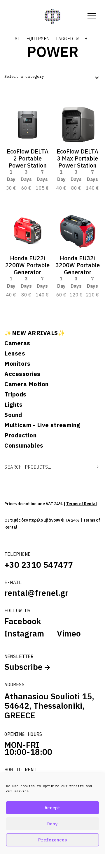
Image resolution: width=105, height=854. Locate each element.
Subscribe (24, 666)
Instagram (24, 633)
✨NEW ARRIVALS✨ (34, 333)
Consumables (23, 445)
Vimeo (69, 633)
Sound (13, 414)
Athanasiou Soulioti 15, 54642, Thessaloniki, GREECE (49, 706)
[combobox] (52, 77)
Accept (52, 807)
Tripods (15, 394)
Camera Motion (26, 384)
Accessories (22, 373)
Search (93, 467)
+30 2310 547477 (38, 564)
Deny (52, 824)
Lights (13, 404)
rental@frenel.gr (36, 592)
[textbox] (24, 77)
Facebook (22, 621)
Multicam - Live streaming (42, 425)
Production (20, 435)
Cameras (17, 343)
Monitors (17, 363)
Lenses (14, 353)
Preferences (52, 840)
